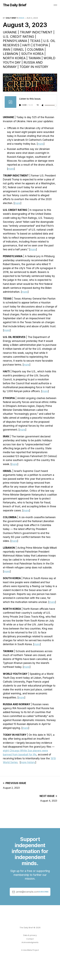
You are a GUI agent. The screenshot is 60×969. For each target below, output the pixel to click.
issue (21, 18)
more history (28, 762)
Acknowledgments (30, 942)
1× (38, 105)
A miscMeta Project (30, 950)
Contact (30, 939)
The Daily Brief (14, 5)
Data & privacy (30, 935)
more (41, 143)
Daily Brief (11, 18)
